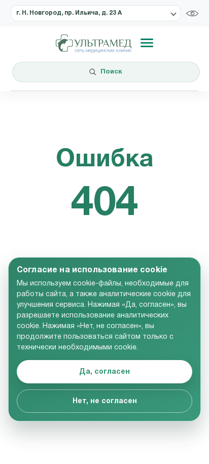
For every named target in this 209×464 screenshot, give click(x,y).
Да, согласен (104, 372)
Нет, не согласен (105, 401)
